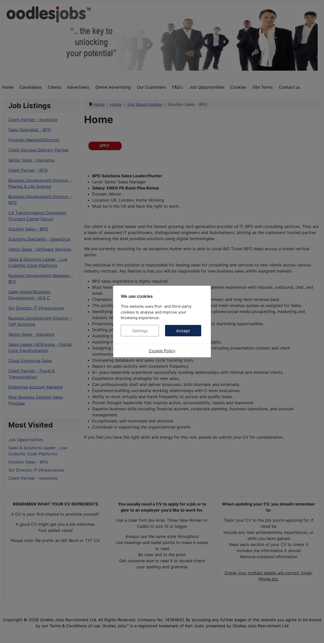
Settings (140, 330)
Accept (183, 330)
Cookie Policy (162, 350)
